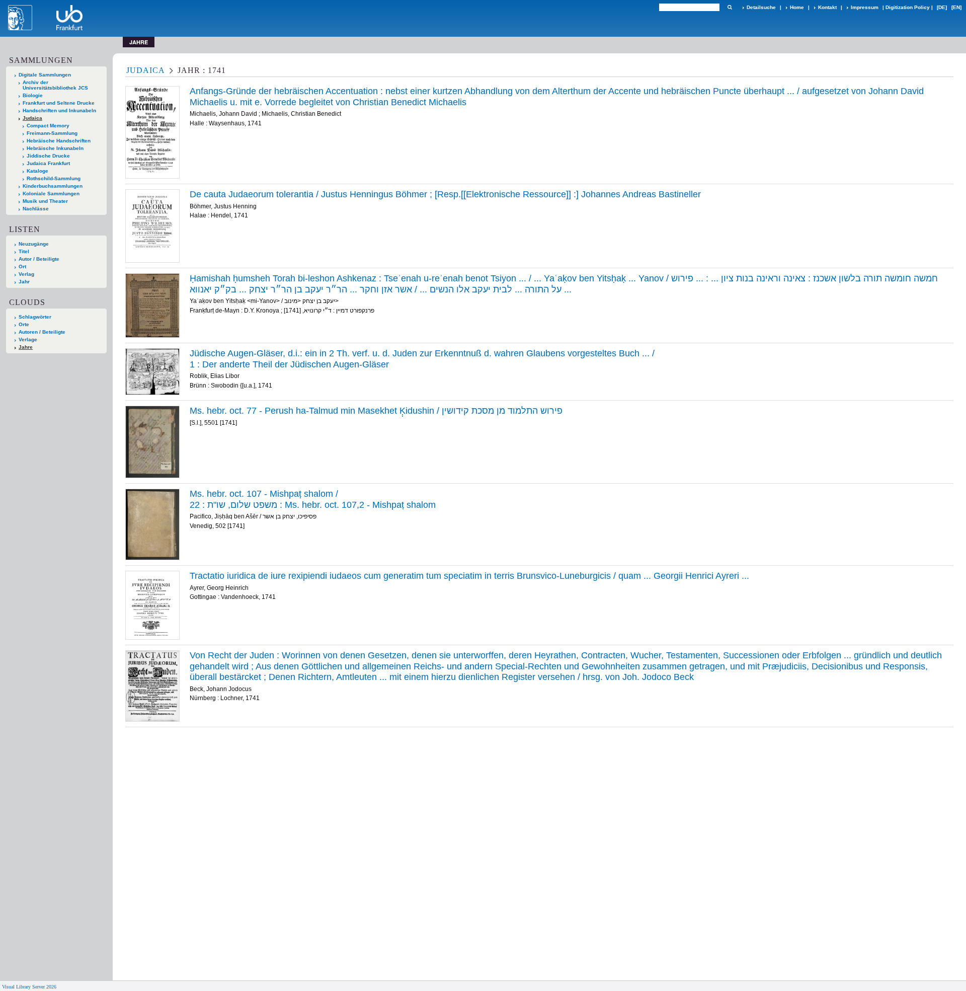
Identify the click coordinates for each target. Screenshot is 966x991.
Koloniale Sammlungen (51, 193)
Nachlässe (36, 208)
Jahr (24, 281)
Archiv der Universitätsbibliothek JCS (55, 85)
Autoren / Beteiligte (42, 332)
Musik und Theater (45, 201)
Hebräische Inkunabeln (55, 148)
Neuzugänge (34, 244)
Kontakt (827, 7)
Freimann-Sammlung (52, 133)
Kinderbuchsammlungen (53, 186)
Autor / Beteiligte (39, 259)
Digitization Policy (908, 7)
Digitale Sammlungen (45, 75)
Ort (22, 266)
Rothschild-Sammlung (53, 178)
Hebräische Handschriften (59, 140)
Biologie (33, 95)
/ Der (422, 358)
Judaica (32, 118)
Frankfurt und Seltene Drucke (59, 103)
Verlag (26, 274)
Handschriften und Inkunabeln (59, 110)
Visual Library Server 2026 (29, 986)
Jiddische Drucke (48, 156)
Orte (24, 324)
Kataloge (37, 171)
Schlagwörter (35, 317)
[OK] (729, 7)
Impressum (864, 7)
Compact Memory (48, 125)
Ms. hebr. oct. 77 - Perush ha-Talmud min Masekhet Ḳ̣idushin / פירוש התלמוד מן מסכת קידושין (376, 411)
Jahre (26, 347)
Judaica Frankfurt (48, 163)
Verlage (28, 339)
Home (797, 7)
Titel (24, 251)
